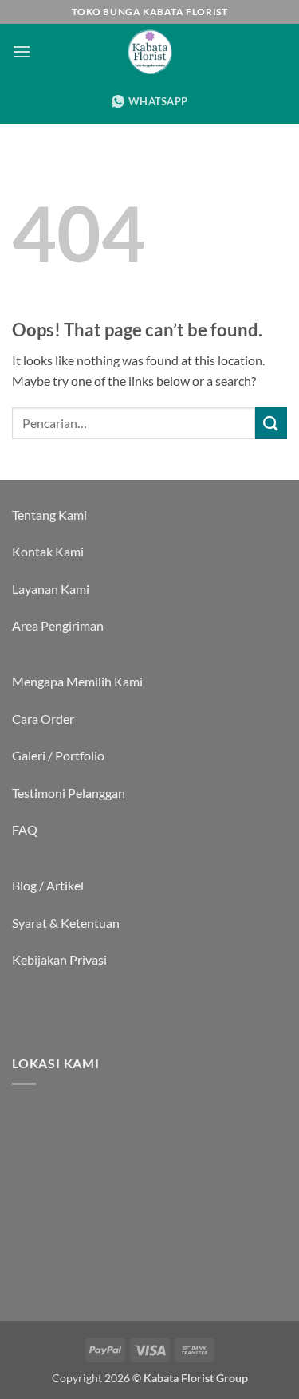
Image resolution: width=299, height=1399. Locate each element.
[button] (21, 51)
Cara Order (43, 718)
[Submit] (271, 422)
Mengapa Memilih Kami (77, 681)
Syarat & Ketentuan (66, 922)
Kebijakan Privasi (59, 959)
